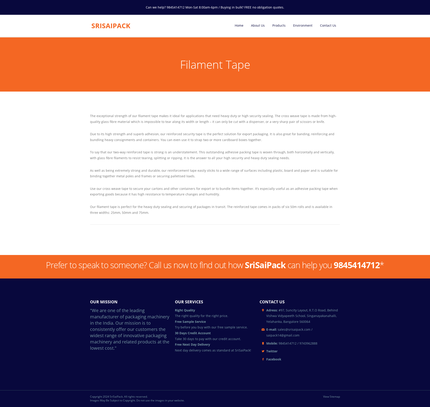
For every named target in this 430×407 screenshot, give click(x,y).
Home (239, 25)
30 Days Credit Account (193, 333)
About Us (258, 25)
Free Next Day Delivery (192, 344)
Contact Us (328, 25)
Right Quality (185, 310)
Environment (302, 25)
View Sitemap (331, 396)
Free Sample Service (190, 321)
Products (279, 25)
